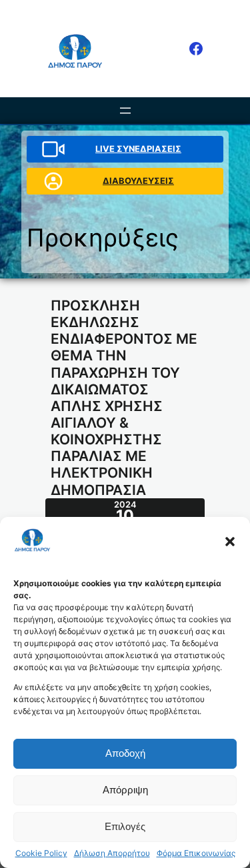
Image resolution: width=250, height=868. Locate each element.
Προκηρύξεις (103, 237)
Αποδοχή (125, 753)
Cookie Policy (41, 853)
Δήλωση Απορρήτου (112, 853)
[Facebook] (196, 49)
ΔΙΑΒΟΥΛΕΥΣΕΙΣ (138, 180)
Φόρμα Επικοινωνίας (196, 853)
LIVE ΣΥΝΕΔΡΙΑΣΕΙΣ (138, 148)
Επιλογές (125, 826)
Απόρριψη (125, 789)
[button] (230, 541)
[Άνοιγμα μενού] (125, 111)
